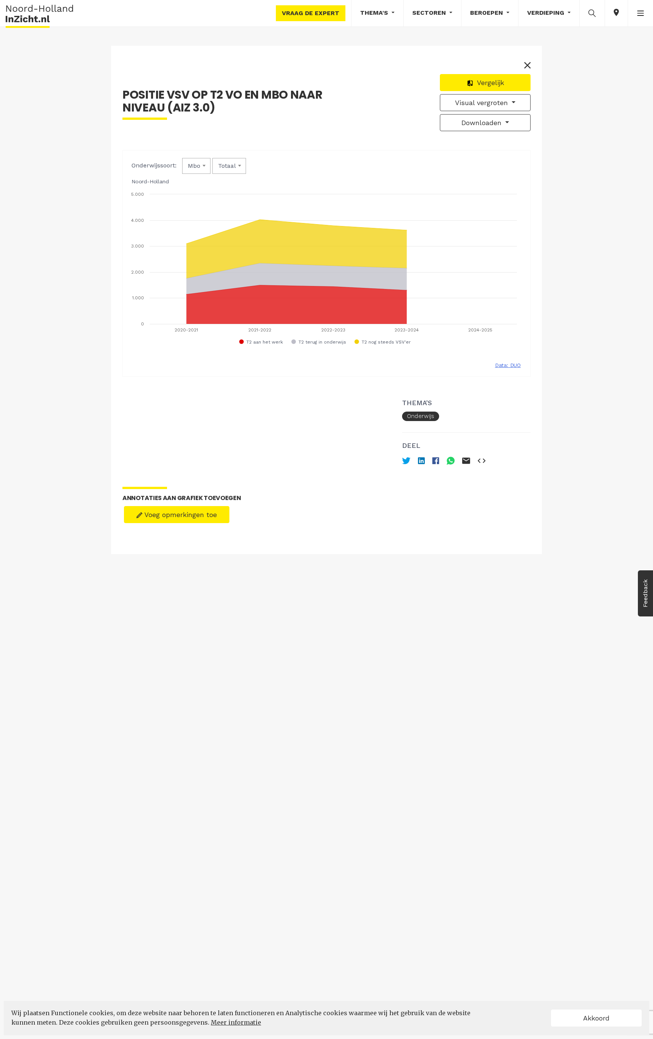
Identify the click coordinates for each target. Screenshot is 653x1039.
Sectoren (430, 12)
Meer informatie (236, 1022)
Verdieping (546, 12)
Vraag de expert (310, 13)
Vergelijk (489, 83)
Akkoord (596, 1018)
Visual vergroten (482, 103)
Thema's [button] (375, 12)
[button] (592, 12)
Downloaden (482, 123)
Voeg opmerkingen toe (179, 515)
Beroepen (487, 12)
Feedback (645, 593)
